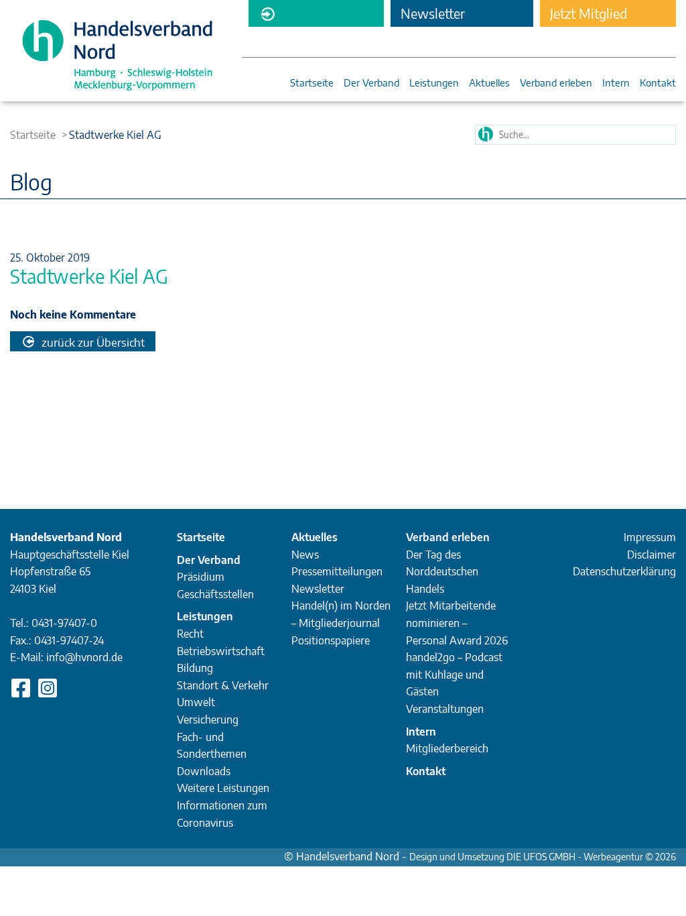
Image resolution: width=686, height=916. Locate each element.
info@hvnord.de (84, 657)
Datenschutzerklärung (624, 571)
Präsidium (200, 576)
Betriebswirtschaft (221, 651)
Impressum (650, 537)
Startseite (312, 83)
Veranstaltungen (445, 708)
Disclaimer (651, 554)
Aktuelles (489, 83)
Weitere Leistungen (223, 788)
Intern (616, 83)
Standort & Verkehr (223, 685)
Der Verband (371, 83)
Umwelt (196, 702)
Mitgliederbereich (316, 13)
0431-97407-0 (64, 623)
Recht (190, 633)
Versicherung (207, 719)
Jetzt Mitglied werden (588, 16)
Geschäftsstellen (215, 594)
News (305, 554)
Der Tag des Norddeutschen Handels (442, 571)
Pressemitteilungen (337, 571)
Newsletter (317, 588)
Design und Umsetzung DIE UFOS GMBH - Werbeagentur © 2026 (542, 856)
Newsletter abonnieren (433, 16)
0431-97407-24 (69, 640)
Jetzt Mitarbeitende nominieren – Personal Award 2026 (457, 622)
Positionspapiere (330, 640)
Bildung (195, 668)
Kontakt (658, 83)
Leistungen (434, 83)
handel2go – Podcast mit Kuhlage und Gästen (454, 674)
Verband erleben (556, 83)
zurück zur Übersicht (92, 342)
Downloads (203, 771)
